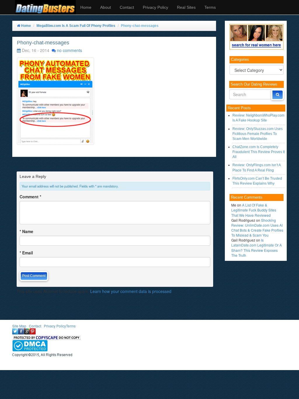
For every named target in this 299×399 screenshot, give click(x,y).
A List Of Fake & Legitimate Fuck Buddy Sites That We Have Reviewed (253, 209)
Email (26, 253)
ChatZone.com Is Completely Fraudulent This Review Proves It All (258, 152)
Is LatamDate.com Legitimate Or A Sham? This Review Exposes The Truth (256, 247)
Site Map (19, 325)
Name (26, 231)
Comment (30, 197)
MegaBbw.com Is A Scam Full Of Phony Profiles (75, 26)
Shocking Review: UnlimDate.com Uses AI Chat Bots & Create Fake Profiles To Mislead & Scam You (257, 227)
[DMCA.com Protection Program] (30, 345)
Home (85, 7)
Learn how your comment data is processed (130, 291)
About (105, 7)
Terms (210, 7)
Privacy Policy (155, 7)
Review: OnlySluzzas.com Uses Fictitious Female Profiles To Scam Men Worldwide (257, 134)
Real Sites (186, 7)
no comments (69, 50)
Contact (127, 7)
